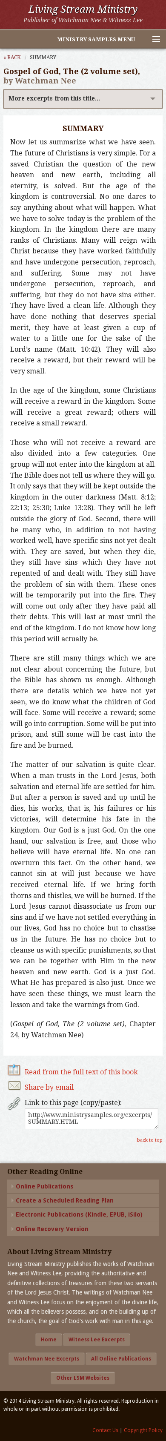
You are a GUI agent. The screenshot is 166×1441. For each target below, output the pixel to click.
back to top (150, 1140)
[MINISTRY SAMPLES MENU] (152, 39)
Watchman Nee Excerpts (46, 1359)
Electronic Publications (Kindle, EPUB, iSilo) (79, 1214)
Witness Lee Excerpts (97, 1340)
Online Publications (44, 1186)
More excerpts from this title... (54, 98)
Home (49, 1340)
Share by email (49, 1087)
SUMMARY (43, 57)
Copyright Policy (143, 1430)
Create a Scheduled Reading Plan (65, 1200)
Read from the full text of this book (81, 1072)
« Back (12, 57)
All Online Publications (121, 1359)
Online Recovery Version (52, 1229)
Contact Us (105, 1430)
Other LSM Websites (82, 1378)
